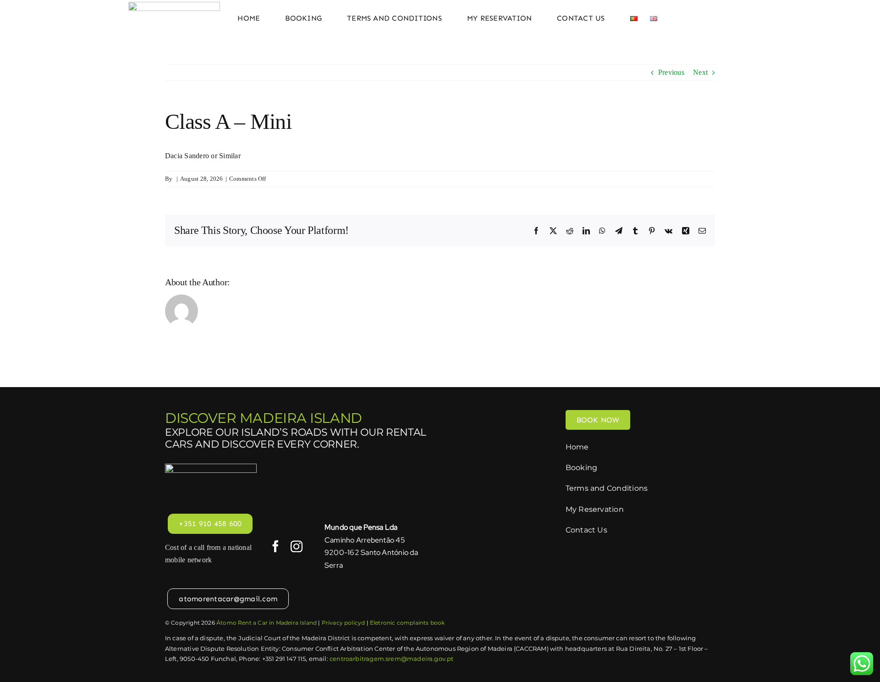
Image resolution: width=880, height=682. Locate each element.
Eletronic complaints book (407, 622)
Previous (671, 72)
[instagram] (296, 546)
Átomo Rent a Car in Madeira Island (266, 622)
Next (700, 72)
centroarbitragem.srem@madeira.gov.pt (391, 658)
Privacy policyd (343, 622)
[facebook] (275, 546)
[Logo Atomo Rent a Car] (174, 5)
